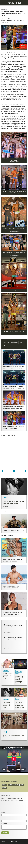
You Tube (4, 789)
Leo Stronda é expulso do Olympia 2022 (13, 532)
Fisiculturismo (14, 342)
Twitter (21, 787)
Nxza (8, 645)
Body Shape (6, 342)
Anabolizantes (6, 701)
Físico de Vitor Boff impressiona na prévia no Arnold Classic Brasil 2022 (20, 681)
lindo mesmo (10, 651)
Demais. (8, 634)
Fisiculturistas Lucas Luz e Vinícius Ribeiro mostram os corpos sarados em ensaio (13, 503)
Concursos (6, 672)
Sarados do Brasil (8, 498)
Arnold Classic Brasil (18, 674)
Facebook (4, 787)
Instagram (10, 787)
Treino (17, 701)
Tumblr (16, 787)
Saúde (5, 734)
